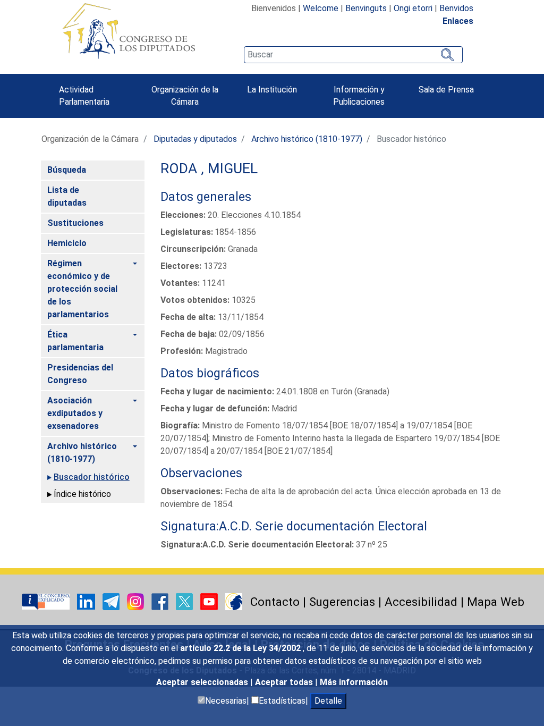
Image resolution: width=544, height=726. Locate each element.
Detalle (328, 701)
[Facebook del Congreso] (161, 601)
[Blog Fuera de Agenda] (234, 601)
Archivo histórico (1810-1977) (306, 139)
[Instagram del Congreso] (136, 601)
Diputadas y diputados (195, 139)
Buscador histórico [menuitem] (92, 477)
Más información (354, 682)
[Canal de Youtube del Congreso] (210, 601)
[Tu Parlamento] (46, 601)
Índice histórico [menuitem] (82, 494)
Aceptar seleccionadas (203, 682)
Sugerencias (342, 602)
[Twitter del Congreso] (185, 601)
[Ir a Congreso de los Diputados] (128, 30)
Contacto (275, 602)
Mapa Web (495, 602)
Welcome (320, 8)
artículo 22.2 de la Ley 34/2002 (241, 648)
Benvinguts (366, 8)
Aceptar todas (285, 682)
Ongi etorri (413, 8)
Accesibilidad (421, 602)
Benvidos (456, 8)
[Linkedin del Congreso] (87, 601)
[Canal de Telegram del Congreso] (112, 601)
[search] (353, 54)
